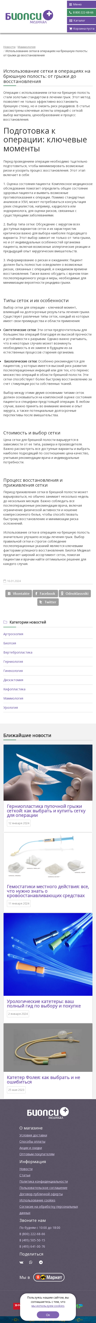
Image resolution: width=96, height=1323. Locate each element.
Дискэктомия (13, 680)
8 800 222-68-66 (82, 12)
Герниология (13, 661)
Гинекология (13, 671)
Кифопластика (14, 689)
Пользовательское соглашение (43, 1188)
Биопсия (9, 643)
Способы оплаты (32, 1141)
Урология (10, 707)
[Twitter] (48, 602)
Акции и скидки (30, 1148)
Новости (9, 47)
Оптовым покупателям (36, 1154)
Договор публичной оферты (41, 1194)
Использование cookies (37, 1200)
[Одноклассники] (75, 593)
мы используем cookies (48, 1306)
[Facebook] (45, 593)
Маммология (26, 47)
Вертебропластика (17, 652)
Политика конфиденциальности (43, 1181)
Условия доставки (33, 1135)
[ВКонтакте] (18, 593)
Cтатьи (24, 1175)
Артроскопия (13, 634)
